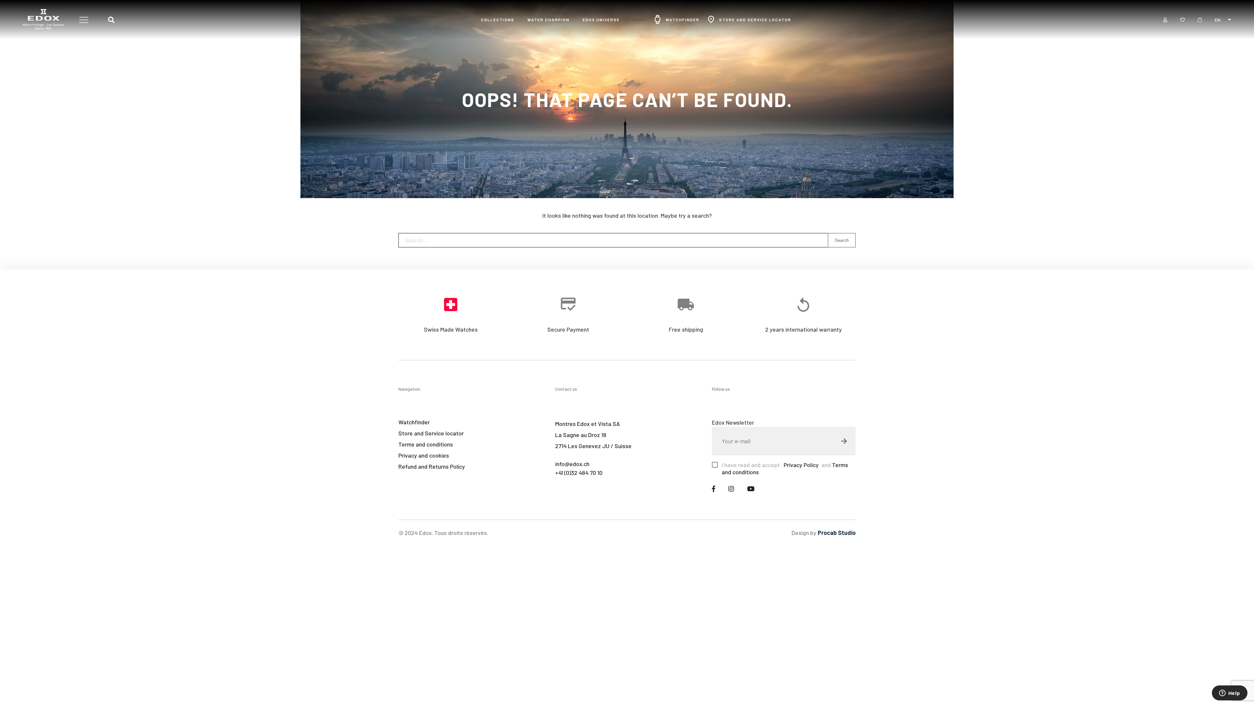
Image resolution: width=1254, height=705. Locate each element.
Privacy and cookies (423, 455)
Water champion (548, 19)
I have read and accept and (785, 468)
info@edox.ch (572, 463)
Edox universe (601, 19)
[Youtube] (751, 489)
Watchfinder (682, 19)
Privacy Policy (800, 464)
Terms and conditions (425, 444)
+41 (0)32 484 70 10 (579, 472)
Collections (497, 19)
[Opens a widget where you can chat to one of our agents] (1229, 693)
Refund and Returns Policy (431, 466)
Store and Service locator (755, 19)
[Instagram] (731, 489)
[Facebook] (713, 489)
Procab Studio (837, 532)
